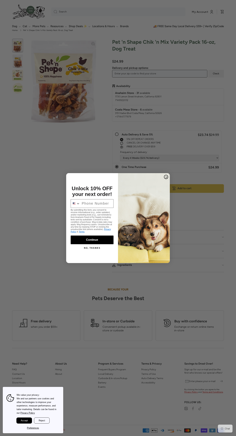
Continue (92, 239)
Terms (81, 232)
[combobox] (75, 203)
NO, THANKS (92, 248)
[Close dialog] (166, 177)
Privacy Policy (27, 413)
